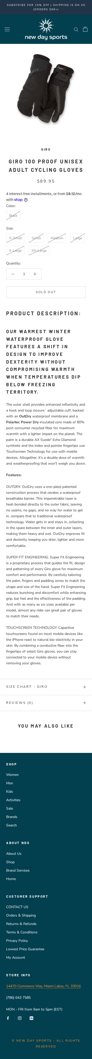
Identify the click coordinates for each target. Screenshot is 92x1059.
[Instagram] (19, 1018)
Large (77, 238)
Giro (46, 149)
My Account (15, 957)
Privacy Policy (17, 940)
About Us (13, 853)
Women (12, 774)
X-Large (15, 250)
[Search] (76, 29)
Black (13, 215)
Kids (9, 791)
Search (11, 825)
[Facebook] (8, 1018)
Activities (13, 800)
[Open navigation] (7, 29)
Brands (11, 816)
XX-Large (39, 250)
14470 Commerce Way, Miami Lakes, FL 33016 (43, 986)
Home (11, 878)
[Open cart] (85, 29)
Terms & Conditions (22, 932)
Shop (10, 862)
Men (9, 783)
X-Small (15, 238)
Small (36, 238)
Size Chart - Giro (27, 686)
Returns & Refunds (21, 923)
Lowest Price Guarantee (25, 949)
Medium (57, 238)
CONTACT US (17, 907)
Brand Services (18, 870)
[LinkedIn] (31, 1018)
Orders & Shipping (21, 915)
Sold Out (46, 292)
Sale (9, 808)
